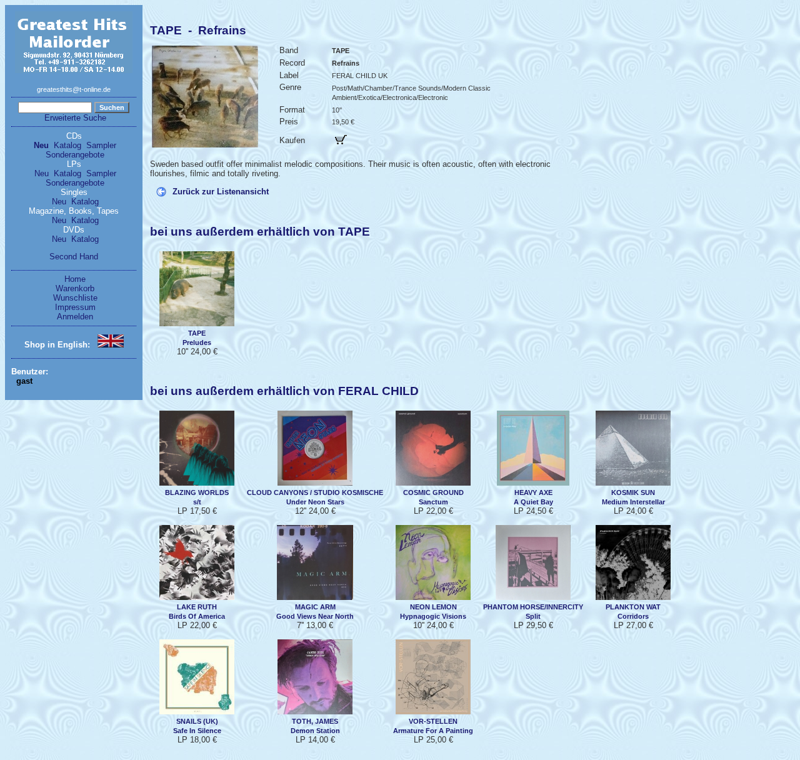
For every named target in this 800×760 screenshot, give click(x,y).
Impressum (75, 307)
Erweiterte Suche (75, 117)
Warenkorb (75, 288)
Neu (41, 145)
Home (75, 279)
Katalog (67, 145)
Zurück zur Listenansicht (220, 191)
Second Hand (73, 256)
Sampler (101, 145)
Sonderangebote (75, 154)
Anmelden (75, 316)
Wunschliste (75, 297)
